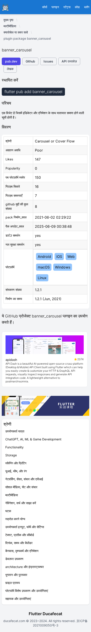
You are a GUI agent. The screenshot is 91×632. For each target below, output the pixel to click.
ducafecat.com (14, 621)
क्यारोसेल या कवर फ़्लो (16, 32)
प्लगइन (55, 7)
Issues (48, 61)
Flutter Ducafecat (45, 613)
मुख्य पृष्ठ (8, 20)
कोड (77, 7)
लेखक (10, 69)
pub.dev (11, 61)
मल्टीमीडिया (10, 26)
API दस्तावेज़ (69, 61)
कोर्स (44, 7)
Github (30, 61)
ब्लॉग (86, 7)
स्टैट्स (66, 7)
